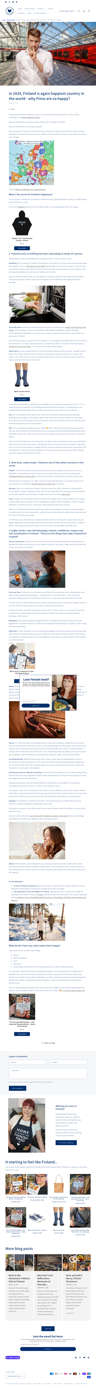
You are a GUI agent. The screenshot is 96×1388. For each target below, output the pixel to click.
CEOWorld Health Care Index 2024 (22, 476)
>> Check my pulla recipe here (73, 990)
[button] (41, 9)
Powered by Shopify (25, 1383)
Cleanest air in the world (35, 266)
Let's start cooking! (66, 1143)
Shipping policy (68, 1383)
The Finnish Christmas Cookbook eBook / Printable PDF (16, 1198)
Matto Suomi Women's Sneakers (37, 1230)
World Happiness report (31, 117)
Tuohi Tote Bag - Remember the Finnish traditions (58, 1198)
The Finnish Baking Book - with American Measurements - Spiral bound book (16, 1231)
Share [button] (13, 109)
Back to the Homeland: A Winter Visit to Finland (19, 1278)
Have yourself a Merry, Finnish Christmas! (74, 1278)
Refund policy (37, 1383)
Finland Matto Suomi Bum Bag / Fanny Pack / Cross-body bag (80, 1231)
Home (4, 20)
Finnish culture (11, 20)
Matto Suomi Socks (58, 1230)
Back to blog (49, 1043)
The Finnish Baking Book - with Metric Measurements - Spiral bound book (80, 1198)
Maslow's (21, 207)
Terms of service (57, 1383)
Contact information (81, 1383)
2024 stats (66, 494)
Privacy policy (47, 1383)
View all (48, 1328)
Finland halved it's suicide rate (43, 484)
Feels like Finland (15, 1383)
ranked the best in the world (20, 346)
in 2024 (40, 894)
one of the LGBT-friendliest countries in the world (49, 816)
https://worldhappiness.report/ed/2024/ (30, 189)
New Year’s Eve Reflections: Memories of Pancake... (45, 1280)
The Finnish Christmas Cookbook (37, 1197)
